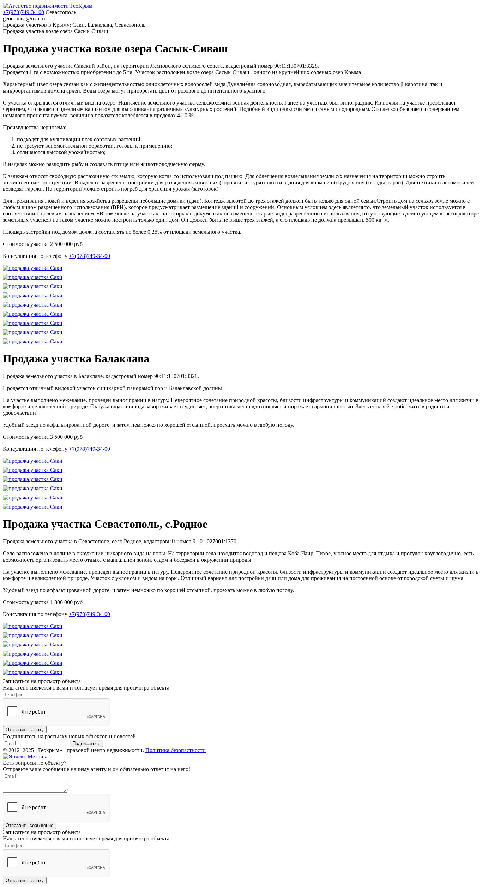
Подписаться (86, 743)
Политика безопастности (175, 750)
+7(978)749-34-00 (23, 12)
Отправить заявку (25, 729)
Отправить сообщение (29, 825)
